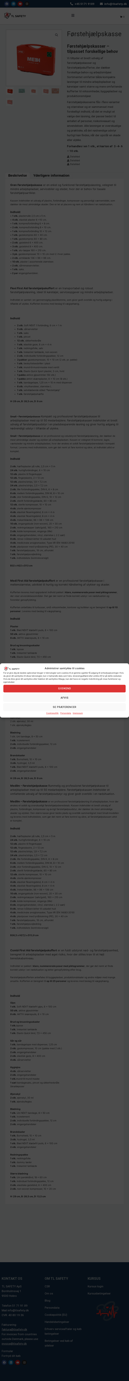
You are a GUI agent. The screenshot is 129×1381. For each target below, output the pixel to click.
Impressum (78, 713)
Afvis (65, 697)
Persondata (65, 713)
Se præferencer (64, 707)
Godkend (64, 688)
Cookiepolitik (52, 713)
